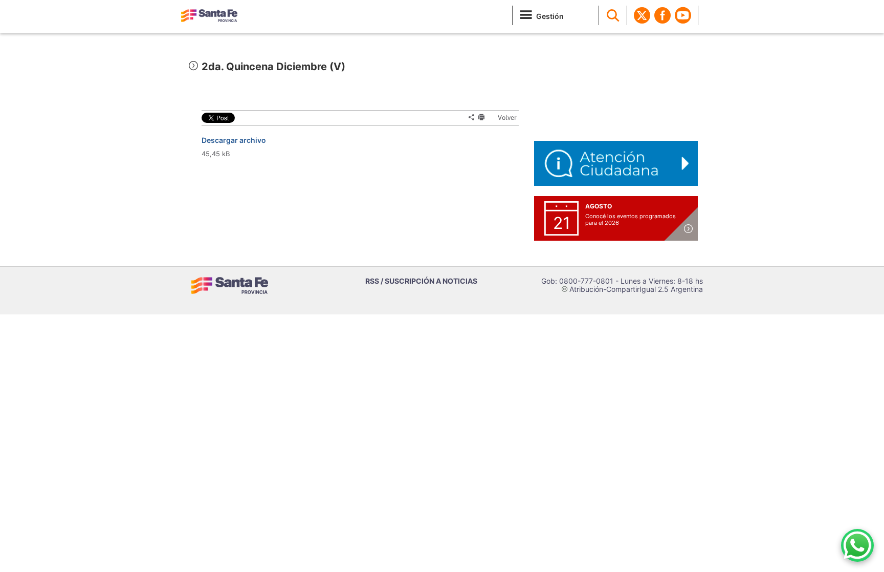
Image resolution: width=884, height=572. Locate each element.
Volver (503, 117)
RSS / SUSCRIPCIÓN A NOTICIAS (421, 281)
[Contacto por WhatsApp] (857, 545)
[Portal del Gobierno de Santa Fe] (209, 15)
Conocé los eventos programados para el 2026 (630, 219)
